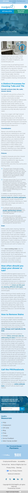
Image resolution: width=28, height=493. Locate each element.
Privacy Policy (11, 467)
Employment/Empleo (10, 461)
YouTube (14, 479)
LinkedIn (18, 479)
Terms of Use (6, 464)
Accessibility (21, 461)
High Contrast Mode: (12, 491)
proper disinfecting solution (12, 210)
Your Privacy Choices (15, 470)
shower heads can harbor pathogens (13, 197)
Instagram (22, 479)
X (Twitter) (10, 479)
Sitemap (18, 467)
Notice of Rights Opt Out (18, 464)
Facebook (6, 479)
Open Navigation (25, 7)
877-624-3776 (7, 11)
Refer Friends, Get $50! (10, 441)
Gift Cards (6, 1)
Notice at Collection (14, 474)
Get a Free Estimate (21, 11)
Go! (22, 409)
